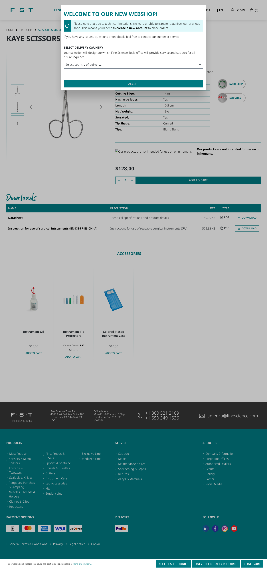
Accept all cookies (173, 564)
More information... (82, 563)
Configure (252, 564)
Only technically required (216, 564)
